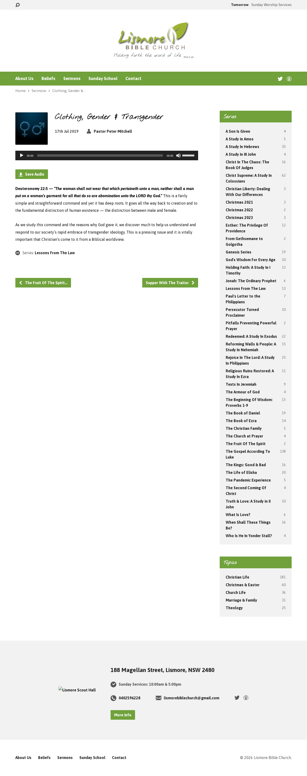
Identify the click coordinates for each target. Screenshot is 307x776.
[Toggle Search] (17, 5)
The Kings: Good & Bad (246, 465)
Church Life (236, 592)
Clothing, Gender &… (68, 91)
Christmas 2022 (239, 210)
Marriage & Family (241, 600)
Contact (133, 78)
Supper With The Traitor (168, 283)
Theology (234, 608)
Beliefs (48, 78)
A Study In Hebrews (242, 146)
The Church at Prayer (244, 436)
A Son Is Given (238, 131)
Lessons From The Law (55, 253)
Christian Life (237, 577)
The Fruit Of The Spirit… (45, 283)
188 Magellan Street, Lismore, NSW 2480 (162, 670)
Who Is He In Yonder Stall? (249, 536)
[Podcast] (289, 78)
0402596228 (129, 698)
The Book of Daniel (243, 413)
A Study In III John (241, 154)
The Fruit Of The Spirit (246, 444)
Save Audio (34, 174)
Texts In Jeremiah (241, 384)
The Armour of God (243, 392)
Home (20, 91)
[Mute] (178, 155)
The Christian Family (244, 428)
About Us (24, 78)
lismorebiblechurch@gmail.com (191, 698)
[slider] (189, 155)
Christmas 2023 (239, 217)
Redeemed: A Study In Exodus (251, 336)
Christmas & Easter (243, 585)
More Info (122, 715)
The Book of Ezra (241, 421)
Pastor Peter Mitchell (113, 131)
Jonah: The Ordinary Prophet (251, 281)
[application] (106, 155)
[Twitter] (280, 78)
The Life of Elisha (241, 472)
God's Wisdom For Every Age (250, 260)
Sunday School (103, 78)
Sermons (71, 78)
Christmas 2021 (239, 202)
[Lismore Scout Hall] (77, 690)
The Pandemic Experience (248, 480)
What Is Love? (238, 514)
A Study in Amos (240, 139)
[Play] (21, 155)
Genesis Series (238, 252)
